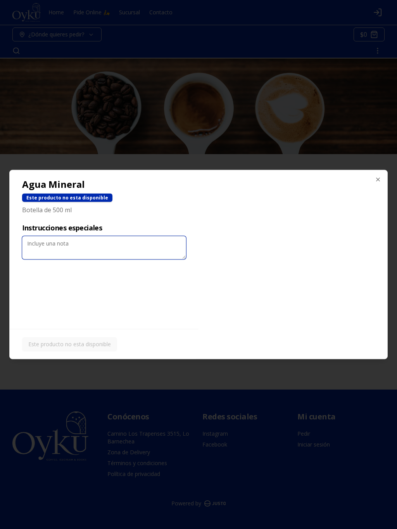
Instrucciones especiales (62, 227)
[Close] (378, 180)
